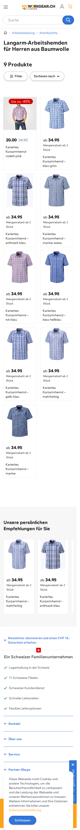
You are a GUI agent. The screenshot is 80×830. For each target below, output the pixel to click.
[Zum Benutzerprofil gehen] (62, 6)
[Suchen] (68, 20)
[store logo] (38, 7)
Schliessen (22, 820)
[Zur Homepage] (6, 33)
